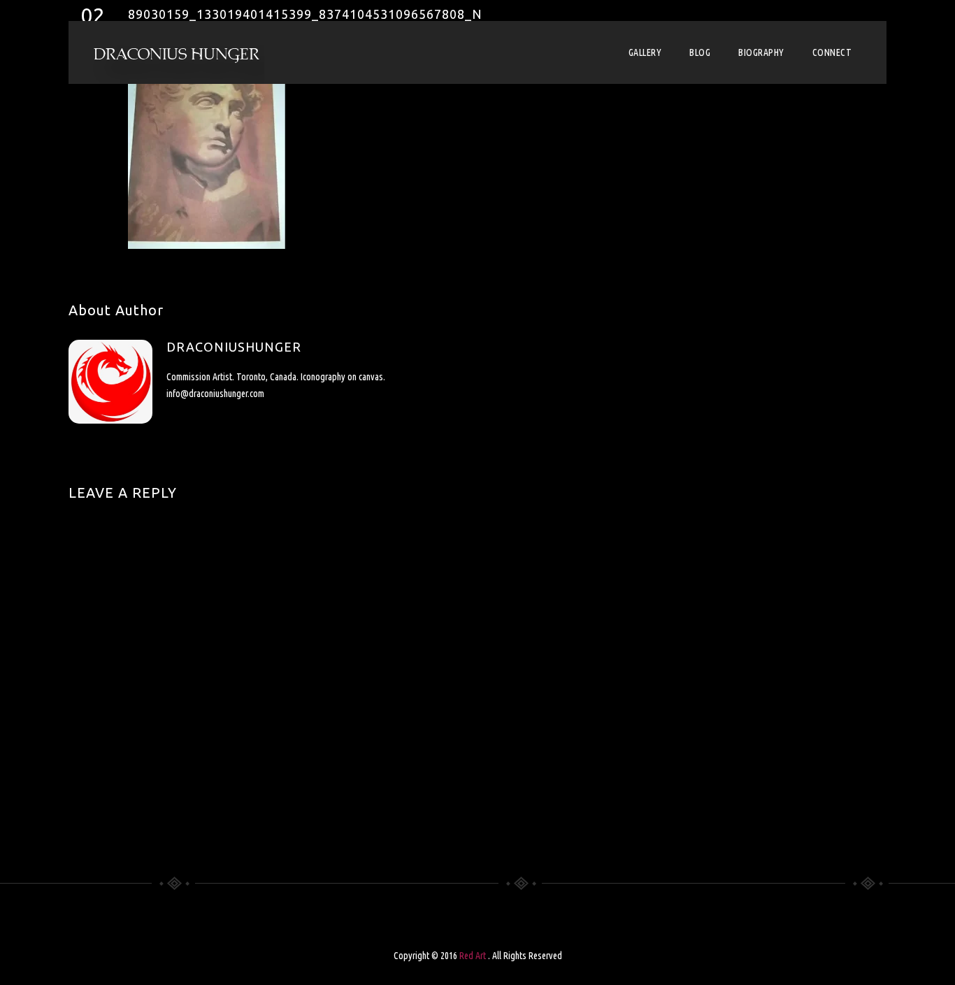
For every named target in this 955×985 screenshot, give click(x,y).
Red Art (473, 955)
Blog (699, 52)
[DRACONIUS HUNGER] (176, 52)
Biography (761, 52)
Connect (832, 52)
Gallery (645, 52)
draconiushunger (233, 347)
